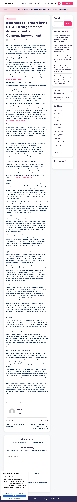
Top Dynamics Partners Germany (15, 120)
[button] (67, 3)
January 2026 (58, 135)
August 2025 (58, 152)
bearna (9, 3)
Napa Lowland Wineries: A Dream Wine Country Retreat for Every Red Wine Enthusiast (62, 38)
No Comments (31, 40)
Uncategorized (11, 18)
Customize (8, 493)
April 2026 (57, 124)
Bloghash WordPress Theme (53, 499)
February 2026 (58, 131)
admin (19, 410)
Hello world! (57, 99)
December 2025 (59, 138)
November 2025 (59, 142)
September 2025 (59, 149)
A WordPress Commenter (62, 97)
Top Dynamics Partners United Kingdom (21, 177)
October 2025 (58, 145)
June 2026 (57, 117)
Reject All (21, 493)
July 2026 (57, 114)
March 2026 (58, 128)
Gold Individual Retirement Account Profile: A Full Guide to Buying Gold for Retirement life (63, 48)
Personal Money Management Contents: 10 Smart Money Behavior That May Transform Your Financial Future (62, 79)
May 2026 (57, 121)
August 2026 (58, 110)
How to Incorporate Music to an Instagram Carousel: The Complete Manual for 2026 (62, 58)
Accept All (14, 496)
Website (37, 473)
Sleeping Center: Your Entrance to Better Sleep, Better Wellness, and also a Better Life (62, 69)
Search (57, 18)
